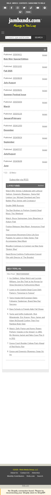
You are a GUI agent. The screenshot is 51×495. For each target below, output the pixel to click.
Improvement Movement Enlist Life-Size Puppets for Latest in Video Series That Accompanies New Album (22, 238)
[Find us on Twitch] (21, 12)
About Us (14, 473)
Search (40, 476)
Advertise (36, 473)
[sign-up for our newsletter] (6, 7)
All (45, 49)
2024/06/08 (17, 161)
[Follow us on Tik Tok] (31, 7)
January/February (12, 118)
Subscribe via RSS (18, 179)
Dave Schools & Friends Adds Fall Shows (26, 309)
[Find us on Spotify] (45, 7)
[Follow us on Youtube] (38, 7)
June (6, 166)
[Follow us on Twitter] (25, 7)
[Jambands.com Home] (25, 28)
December (9, 130)
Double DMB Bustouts (15, 205)
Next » (14, 172)
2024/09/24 (17, 137)
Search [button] (38, 37)
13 (10, 172)
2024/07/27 (17, 149)
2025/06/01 (17, 90)
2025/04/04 (17, 102)
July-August (10, 83)
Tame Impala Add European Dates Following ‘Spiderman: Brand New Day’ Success (25, 301)
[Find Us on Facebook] (12, 7)
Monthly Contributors (15, 476)
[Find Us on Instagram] (18, 7)
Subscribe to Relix (36, 3)
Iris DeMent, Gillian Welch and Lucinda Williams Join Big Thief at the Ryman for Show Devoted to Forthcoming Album (25, 281)
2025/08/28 (17, 78)
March (7, 106)
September (9, 142)
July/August (10, 154)
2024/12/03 (17, 126)
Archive (41, 185)
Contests (23, 3)
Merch (15, 3)
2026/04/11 (17, 54)
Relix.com (31, 476)
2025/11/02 (17, 66)
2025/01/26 (17, 114)
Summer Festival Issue (15, 94)
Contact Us (24, 473)
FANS (28, 12)
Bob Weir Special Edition (16, 59)
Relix (9, 3)
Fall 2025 (8, 71)
